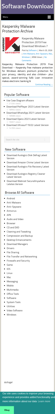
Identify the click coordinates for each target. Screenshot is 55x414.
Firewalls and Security (18, 260)
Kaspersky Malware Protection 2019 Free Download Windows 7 (35, 42)
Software (33, 50)
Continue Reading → (44, 84)
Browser (11, 223)
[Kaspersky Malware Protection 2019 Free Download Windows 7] (11, 45)
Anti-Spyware (42, 54)
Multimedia (12, 289)
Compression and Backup (20, 235)
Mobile (10, 285)
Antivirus (11, 210)
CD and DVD (13, 227)
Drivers (10, 248)
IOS (8, 268)
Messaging (12, 281)
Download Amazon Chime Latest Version (28, 162)
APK (9, 215)
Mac (50, 54)
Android (11, 198)
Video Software (14, 310)
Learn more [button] (44, 401)
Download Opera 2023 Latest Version (25, 120)
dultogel (8, 382)
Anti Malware (29, 54)
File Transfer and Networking (22, 256)
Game (10, 264)
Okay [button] (7, 410)
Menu (5, 17)
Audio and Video (15, 219)
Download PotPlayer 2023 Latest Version (27, 108)
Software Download (27, 6)
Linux (9, 273)
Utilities (11, 306)
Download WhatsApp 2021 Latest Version (28, 114)
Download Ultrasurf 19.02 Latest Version (27, 126)
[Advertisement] (27, 348)
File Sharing (13, 252)
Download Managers (17, 244)
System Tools (13, 302)
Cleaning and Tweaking (19, 231)
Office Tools (13, 293)
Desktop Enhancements (19, 239)
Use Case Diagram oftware (20, 102)
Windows (26, 57)
